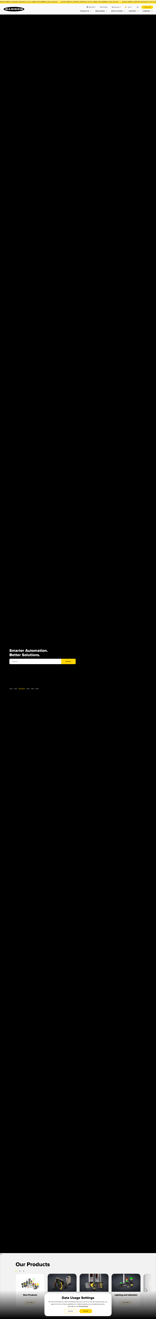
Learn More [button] (15, 776)
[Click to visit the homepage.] (14, 9)
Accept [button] (86, 1311)
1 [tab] (12, 688)
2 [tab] (18, 688)
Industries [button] (100, 11)
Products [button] (85, 11)
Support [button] (133, 11)
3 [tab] (23, 688)
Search (68, 661)
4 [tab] (28, 688)
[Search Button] (137, 7)
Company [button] (146, 11)
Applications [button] (117, 11)
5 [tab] (32, 688)
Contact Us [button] (147, 7)
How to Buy (103, 7)
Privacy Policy (83, 1306)
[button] (128, 7)
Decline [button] (70, 1311)
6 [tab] (37, 688)
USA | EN (91, 7)
